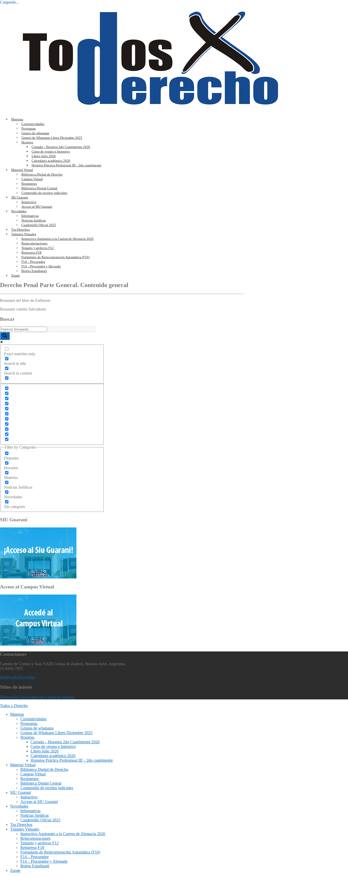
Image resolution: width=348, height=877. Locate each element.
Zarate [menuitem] (15, 870)
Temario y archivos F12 (37, 248)
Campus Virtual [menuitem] (33, 774)
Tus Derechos (20, 229)
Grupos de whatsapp (35, 133)
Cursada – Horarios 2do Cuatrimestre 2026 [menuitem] (65, 742)
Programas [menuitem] (28, 723)
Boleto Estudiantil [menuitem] (34, 866)
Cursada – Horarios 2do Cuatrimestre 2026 (61, 147)
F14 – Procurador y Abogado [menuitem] (44, 861)
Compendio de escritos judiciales (44, 193)
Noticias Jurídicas (33, 220)
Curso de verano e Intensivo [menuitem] (53, 746)
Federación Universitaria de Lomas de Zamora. (38, 697)
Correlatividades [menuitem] (33, 719)
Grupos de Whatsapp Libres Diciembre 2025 (51, 138)
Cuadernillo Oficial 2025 (38, 225)
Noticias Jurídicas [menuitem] (34, 815)
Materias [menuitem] (17, 714)
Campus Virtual (32, 179)
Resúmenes (29, 184)
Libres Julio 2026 (44, 156)
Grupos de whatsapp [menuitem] (36, 728)
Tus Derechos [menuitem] (21, 824)
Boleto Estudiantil (34, 271)
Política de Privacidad (17, 677)
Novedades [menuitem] (19, 806)
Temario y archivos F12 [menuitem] (39, 843)
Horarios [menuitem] (27, 737)
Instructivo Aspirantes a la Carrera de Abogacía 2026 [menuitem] (62, 834)
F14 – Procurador (33, 262)
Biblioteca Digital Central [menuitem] (40, 783)
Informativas (30, 216)
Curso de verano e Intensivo (51, 151)
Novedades (18, 211)
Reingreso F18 (31, 252)
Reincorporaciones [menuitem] (35, 838)
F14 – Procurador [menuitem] (34, 857)
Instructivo (28, 202)
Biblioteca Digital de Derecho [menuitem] (44, 769)
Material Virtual (22, 170)
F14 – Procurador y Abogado (41, 266)
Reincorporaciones (34, 243)
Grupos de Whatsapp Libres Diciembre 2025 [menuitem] (56, 733)
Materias (17, 119)
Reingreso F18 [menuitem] (32, 847)
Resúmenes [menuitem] (29, 778)
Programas (28, 128)
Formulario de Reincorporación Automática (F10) (55, 257)
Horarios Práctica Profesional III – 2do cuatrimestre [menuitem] (72, 760)
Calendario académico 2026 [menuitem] (53, 756)
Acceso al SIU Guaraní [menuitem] (39, 801)
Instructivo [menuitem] (28, 797)
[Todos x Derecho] (150, 110)
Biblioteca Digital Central (39, 188)
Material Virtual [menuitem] (22, 765)
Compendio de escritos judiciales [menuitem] (46, 788)
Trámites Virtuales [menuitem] (24, 829)
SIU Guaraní (19, 197)
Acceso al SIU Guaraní (36, 206)
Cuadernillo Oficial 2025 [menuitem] (40, 820)
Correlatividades (32, 124)
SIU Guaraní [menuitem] (20, 792)
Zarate (15, 275)
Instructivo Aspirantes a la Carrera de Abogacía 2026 (57, 239)
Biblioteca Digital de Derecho (42, 174)
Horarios (27, 142)
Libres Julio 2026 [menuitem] (45, 751)
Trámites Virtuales (23, 234)
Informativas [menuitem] (30, 811)
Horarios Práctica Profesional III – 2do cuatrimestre (66, 165)
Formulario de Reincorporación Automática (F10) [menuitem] (60, 852)
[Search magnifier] (5, 336)
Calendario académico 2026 (51, 161)
